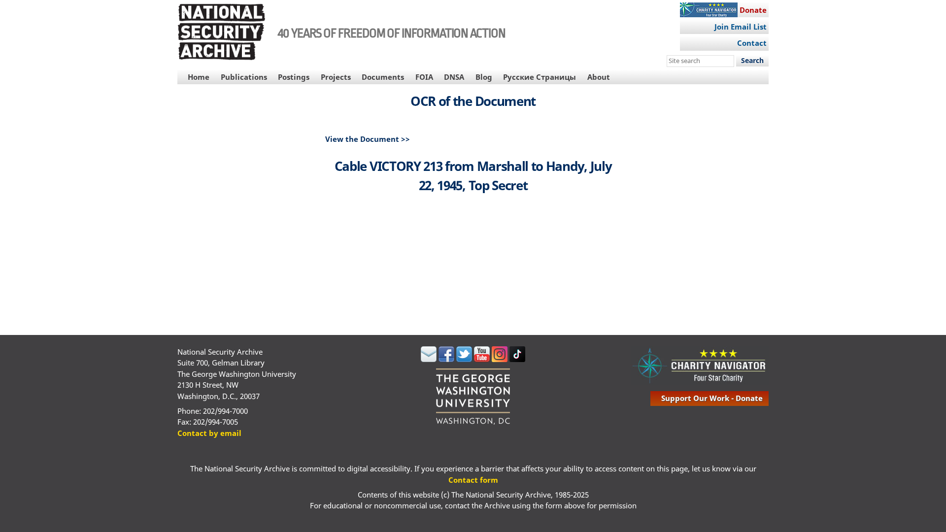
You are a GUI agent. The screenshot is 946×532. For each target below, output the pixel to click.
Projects (336, 77)
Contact (752, 43)
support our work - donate (712, 398)
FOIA (424, 77)
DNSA (454, 77)
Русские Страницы (539, 77)
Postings (293, 77)
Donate (753, 10)
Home (198, 77)
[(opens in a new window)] (429, 359)
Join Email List (740, 27)
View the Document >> (367, 139)
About (598, 77)
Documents (383, 77)
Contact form (473, 480)
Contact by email (209, 433)
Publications (244, 77)
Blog (483, 77)
